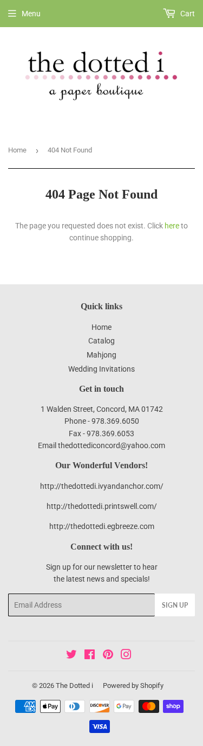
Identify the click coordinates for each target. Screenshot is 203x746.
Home (17, 150)
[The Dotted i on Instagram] (126, 656)
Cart (187, 13)
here (172, 225)
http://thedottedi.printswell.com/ (102, 506)
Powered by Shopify (133, 685)
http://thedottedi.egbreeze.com (101, 526)
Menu (31, 13)
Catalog (101, 340)
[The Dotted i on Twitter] (71, 656)
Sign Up (175, 605)
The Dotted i (74, 685)
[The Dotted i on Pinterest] (108, 656)
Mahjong (101, 354)
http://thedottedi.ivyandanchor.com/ (101, 486)
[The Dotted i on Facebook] (89, 656)
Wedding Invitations (101, 369)
